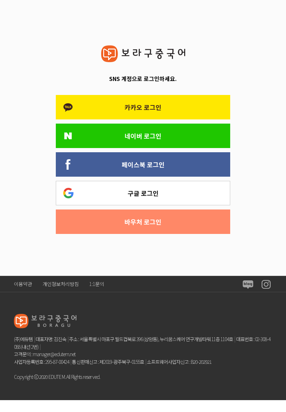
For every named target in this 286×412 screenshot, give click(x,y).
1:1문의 (96, 283)
